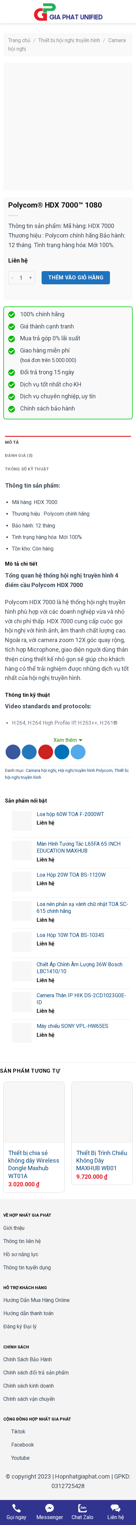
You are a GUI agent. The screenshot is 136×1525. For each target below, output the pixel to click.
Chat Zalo (82, 1517)
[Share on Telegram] (78, 752)
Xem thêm (65, 740)
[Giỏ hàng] (127, 11)
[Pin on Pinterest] (45, 752)
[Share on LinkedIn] (61, 752)
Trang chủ (19, 40)
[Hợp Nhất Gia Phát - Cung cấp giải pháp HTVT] (68, 11)
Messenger (49, 1517)
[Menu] (9, 11)
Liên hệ (115, 1517)
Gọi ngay (16, 1517)
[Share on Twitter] (29, 752)
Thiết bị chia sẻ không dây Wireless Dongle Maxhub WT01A (33, 1164)
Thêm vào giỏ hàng (75, 277)
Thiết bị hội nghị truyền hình (69, 40)
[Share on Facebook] (13, 752)
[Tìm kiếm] (117, 11)
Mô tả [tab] (12, 442)
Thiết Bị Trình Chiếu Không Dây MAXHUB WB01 (101, 1160)
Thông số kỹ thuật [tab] (27, 468)
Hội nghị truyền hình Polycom (85, 770)
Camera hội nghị (41, 770)
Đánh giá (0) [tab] (19, 455)
